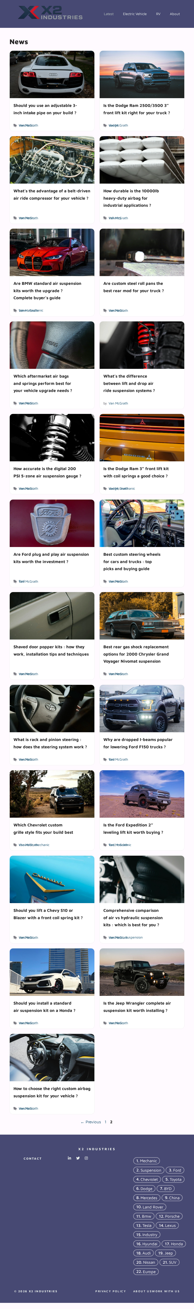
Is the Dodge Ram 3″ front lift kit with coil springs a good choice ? (136, 472)
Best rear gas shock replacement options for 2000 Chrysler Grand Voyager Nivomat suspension (136, 654)
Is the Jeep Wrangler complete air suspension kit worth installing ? (137, 1007)
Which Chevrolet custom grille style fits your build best (43, 828)
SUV (172, 1262)
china (174, 1197)
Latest (109, 14)
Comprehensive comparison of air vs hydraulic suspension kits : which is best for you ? (133, 917)
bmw (22, 310)
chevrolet (26, 845)
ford (22, 581)
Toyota (175, 1179)
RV (158, 14)
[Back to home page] (50, 13)
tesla (146, 1225)
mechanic (26, 125)
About (175, 14)
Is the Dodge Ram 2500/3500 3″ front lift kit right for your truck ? (136, 109)
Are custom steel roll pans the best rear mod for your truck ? (133, 287)
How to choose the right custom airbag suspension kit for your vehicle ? (51, 1092)
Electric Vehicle (135, 14)
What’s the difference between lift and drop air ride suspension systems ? (129, 383)
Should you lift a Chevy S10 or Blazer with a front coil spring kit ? (48, 914)
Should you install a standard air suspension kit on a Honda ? (44, 1007)
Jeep (168, 1253)
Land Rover (153, 1206)
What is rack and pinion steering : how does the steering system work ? (50, 743)
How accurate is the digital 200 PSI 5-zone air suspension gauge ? (47, 472)
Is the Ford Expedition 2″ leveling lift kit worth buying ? (133, 828)
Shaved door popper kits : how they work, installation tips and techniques (51, 650)
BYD (168, 1188)
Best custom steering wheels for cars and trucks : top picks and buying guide (131, 561)
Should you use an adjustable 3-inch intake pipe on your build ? (45, 109)
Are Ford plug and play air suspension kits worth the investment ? (51, 558)
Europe (149, 1271)
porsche (172, 1216)
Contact (33, 1158)
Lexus (170, 1225)
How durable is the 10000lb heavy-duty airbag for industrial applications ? (131, 198)
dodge (113, 125)
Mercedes (149, 1197)
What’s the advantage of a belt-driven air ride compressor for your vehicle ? (51, 194)
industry (115, 218)
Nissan (149, 1262)
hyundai (149, 1244)
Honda (177, 1244)
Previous (90, 1122)
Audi (146, 1253)
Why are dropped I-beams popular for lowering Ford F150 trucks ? (138, 743)
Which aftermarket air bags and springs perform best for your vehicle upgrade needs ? (42, 383)
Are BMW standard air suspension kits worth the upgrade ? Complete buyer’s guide (47, 290)
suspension (134, 937)
